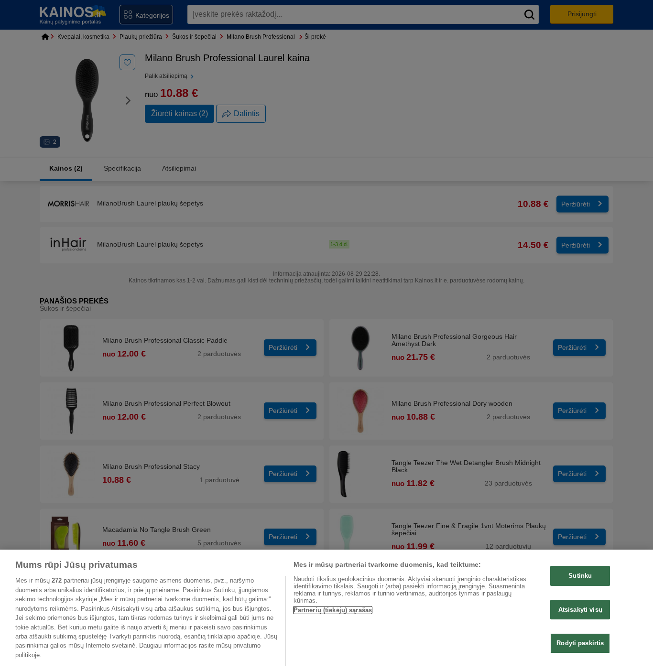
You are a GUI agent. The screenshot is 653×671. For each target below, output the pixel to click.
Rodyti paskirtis (580, 643)
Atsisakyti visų (580, 609)
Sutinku (580, 575)
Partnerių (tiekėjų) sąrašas (333, 610)
